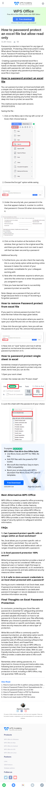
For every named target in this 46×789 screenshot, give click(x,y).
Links (5, 761)
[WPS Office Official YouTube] (26, 711)
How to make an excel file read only (16, 695)
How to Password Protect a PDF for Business (20, 692)
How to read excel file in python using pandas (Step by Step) (23, 685)
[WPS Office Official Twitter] (18, 711)
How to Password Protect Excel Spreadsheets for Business (23, 687)
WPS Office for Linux (10, 753)
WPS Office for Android (11, 746)
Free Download (14, 482)
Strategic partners (9, 768)
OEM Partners (8, 765)
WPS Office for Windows (11, 739)
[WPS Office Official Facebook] (22, 711)
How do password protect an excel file (17, 690)
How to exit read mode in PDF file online (18, 697)
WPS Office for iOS (9, 749)
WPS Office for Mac (10, 743)
